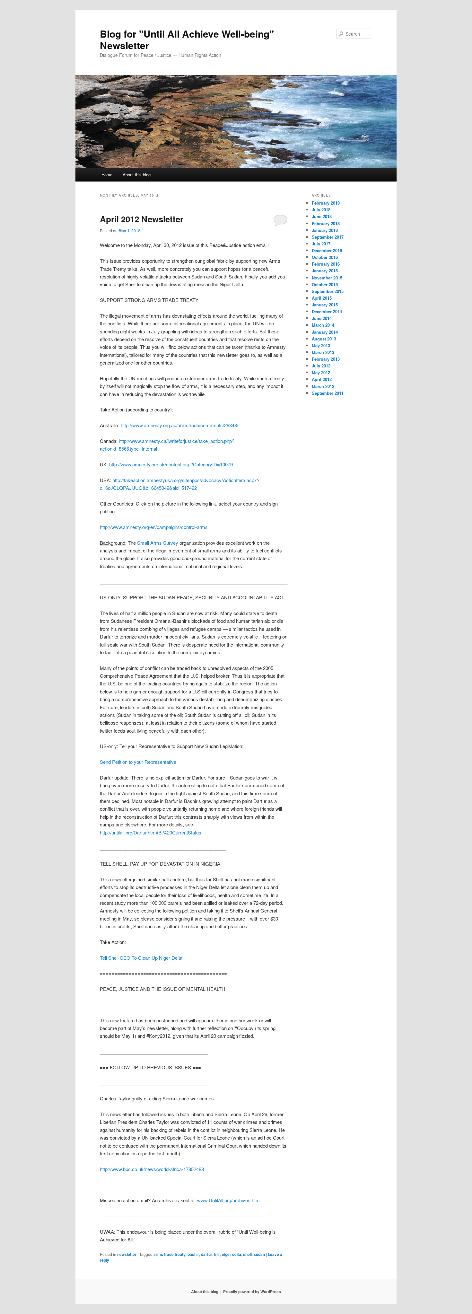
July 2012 (321, 366)
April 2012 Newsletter (141, 219)
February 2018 (326, 223)
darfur (206, 1254)
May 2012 (321, 372)
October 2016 (325, 257)
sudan (259, 1254)
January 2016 (325, 271)
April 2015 (322, 298)
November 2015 (327, 278)
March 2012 (323, 386)
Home (106, 175)
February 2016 (326, 264)
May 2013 (321, 345)
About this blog (137, 175)
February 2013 (326, 359)
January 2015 (325, 305)
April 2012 (322, 379)
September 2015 (328, 291)
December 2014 (327, 311)
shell (247, 1254)
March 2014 (323, 325)
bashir (193, 1254)
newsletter (126, 1254)
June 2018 (322, 216)
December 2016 (327, 250)
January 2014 (325, 332)
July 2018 (321, 210)
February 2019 (326, 203)
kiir (217, 1254)
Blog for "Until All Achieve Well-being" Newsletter (187, 39)
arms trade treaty (169, 1254)
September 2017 (328, 237)
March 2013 (323, 352)
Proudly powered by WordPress (252, 1291)
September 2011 (328, 393)
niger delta (231, 1254)
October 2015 (325, 284)
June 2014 (322, 318)
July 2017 (321, 244)
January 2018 (325, 230)
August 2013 (324, 339)
